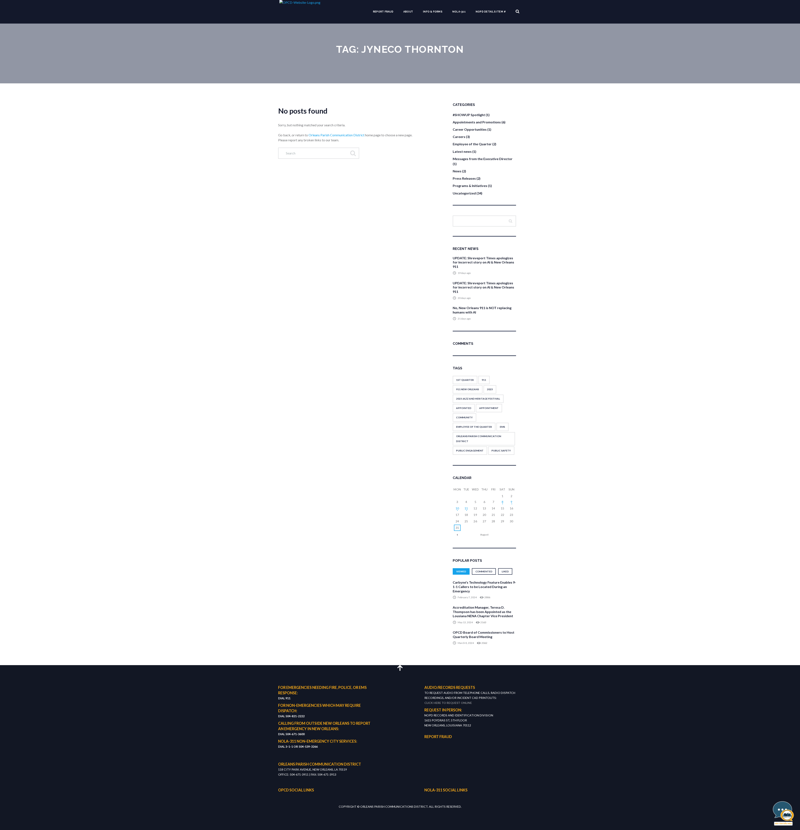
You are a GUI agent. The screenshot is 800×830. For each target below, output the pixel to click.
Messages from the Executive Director (482, 159)
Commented (483, 571)
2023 (490, 389)
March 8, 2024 (466, 642)
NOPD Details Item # (491, 11)
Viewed (461, 571)
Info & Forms (432, 11)
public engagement (470, 450)
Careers (459, 137)
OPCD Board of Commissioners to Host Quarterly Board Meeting (483, 634)
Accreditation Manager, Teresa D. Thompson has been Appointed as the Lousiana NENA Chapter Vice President (483, 611)
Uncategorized (464, 193)
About (408, 11)
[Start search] (352, 153)
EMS (502, 426)
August (484, 534)
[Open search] (517, 11)
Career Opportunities (470, 129)
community (464, 417)
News (457, 171)
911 (484, 379)
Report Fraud (383, 11)
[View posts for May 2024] (457, 534)
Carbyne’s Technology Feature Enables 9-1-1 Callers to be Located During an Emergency (484, 586)
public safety (501, 450)
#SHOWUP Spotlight (469, 115)
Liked (505, 571)
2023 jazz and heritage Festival (478, 398)
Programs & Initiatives (470, 186)
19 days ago (464, 273)
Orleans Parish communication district (478, 439)
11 (466, 508)
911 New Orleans (467, 389)
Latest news (462, 151)
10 (457, 508)
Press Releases (464, 178)
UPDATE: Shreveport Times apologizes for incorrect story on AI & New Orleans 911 (483, 262)
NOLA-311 (459, 11)
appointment (489, 408)
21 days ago (464, 318)
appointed (463, 408)
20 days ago (464, 298)
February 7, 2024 (467, 597)
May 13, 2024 (465, 622)
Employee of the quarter (474, 426)
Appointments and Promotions (477, 122)
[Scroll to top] (400, 667)
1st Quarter (465, 379)
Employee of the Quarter (472, 144)
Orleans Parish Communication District (336, 135)
